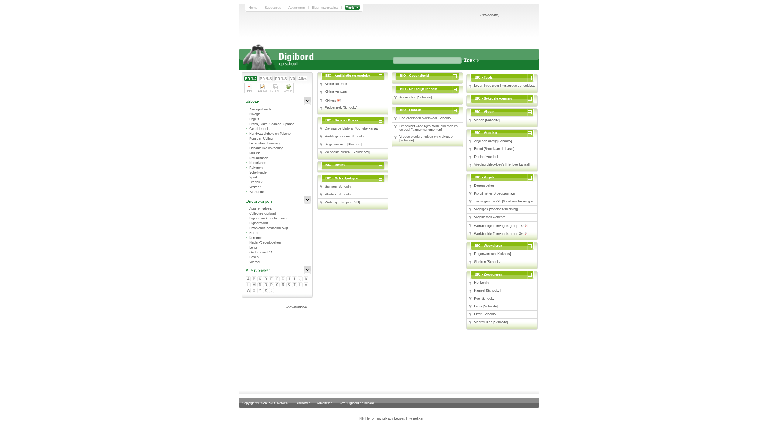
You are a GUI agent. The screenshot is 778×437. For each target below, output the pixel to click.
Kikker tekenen (336, 84)
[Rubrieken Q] (278, 285)
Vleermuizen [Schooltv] (491, 322)
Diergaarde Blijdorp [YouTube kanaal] (352, 128)
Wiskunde (256, 192)
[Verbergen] (381, 76)
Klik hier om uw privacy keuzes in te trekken (391, 418)
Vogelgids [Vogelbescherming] (496, 209)
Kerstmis (255, 237)
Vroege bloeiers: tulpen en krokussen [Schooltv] (426, 138)
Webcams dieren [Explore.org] (347, 152)
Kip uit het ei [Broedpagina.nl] (495, 193)
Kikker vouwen (336, 91)
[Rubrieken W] (249, 291)
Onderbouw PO (260, 252)
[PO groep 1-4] (250, 78)
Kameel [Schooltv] (487, 290)
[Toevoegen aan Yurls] (352, 8)
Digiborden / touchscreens (268, 218)
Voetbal (254, 262)
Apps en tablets (260, 208)
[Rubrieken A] (249, 279)
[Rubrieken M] (254, 285)
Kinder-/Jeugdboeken (265, 242)
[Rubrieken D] (266, 279)
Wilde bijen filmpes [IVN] (342, 202)
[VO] (292, 78)
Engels (254, 119)
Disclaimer (303, 403)
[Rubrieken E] (272, 279)
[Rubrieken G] (283, 279)
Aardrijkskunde (260, 109)
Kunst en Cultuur (261, 138)
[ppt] (249, 88)
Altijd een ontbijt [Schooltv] (493, 141)
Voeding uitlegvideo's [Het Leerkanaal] (502, 164)
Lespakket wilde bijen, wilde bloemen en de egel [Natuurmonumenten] (428, 127)
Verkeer (255, 187)
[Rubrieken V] (306, 285)
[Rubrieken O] (266, 285)
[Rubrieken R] (283, 285)
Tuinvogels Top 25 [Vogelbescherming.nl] (504, 201)
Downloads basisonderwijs (268, 228)
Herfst (253, 233)
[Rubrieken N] (260, 285)
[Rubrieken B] (254, 279)
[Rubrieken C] (260, 279)
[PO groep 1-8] (280, 78)
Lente (253, 247)
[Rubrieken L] (249, 285)
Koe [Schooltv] (484, 298)
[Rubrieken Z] (266, 291)
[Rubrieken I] (295, 279)
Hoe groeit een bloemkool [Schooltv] (425, 118)
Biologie (254, 114)
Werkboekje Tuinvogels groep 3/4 (499, 233)
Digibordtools (258, 223)
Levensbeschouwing (264, 143)
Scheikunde (258, 172)
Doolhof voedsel (486, 156)
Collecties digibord (262, 213)
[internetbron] (288, 88)
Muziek (254, 153)
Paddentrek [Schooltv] (341, 107)
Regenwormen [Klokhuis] (343, 144)
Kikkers (331, 100)
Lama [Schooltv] (486, 306)
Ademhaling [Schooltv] (415, 97)
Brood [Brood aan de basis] (494, 149)
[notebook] (262, 88)
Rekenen (256, 167)
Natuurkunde (258, 158)
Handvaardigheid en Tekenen (270, 133)
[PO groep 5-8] (266, 78)
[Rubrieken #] (272, 291)
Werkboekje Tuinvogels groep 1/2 (499, 226)
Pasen (254, 257)
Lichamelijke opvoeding (266, 148)
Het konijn (481, 282)
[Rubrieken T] (295, 285)
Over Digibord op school (357, 403)
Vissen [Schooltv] (487, 120)
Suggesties (273, 7)
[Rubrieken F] (278, 279)
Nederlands (257, 162)
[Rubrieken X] (254, 291)
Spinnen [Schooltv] (338, 186)
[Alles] (302, 78)
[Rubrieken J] (301, 279)
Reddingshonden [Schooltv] (345, 136)
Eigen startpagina (325, 7)
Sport (253, 177)
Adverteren (296, 7)
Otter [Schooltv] (485, 314)
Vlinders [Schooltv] (338, 194)
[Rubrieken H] (289, 279)
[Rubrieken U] (301, 285)
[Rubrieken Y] (260, 291)
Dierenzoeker (484, 185)
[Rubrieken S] (289, 285)
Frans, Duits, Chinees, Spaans (271, 124)
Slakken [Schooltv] (487, 261)
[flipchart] (275, 88)
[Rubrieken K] (306, 279)
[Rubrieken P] (272, 285)
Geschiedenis (259, 128)
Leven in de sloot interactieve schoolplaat (504, 85)
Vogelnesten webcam (489, 217)
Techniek (256, 182)
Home (253, 7)
